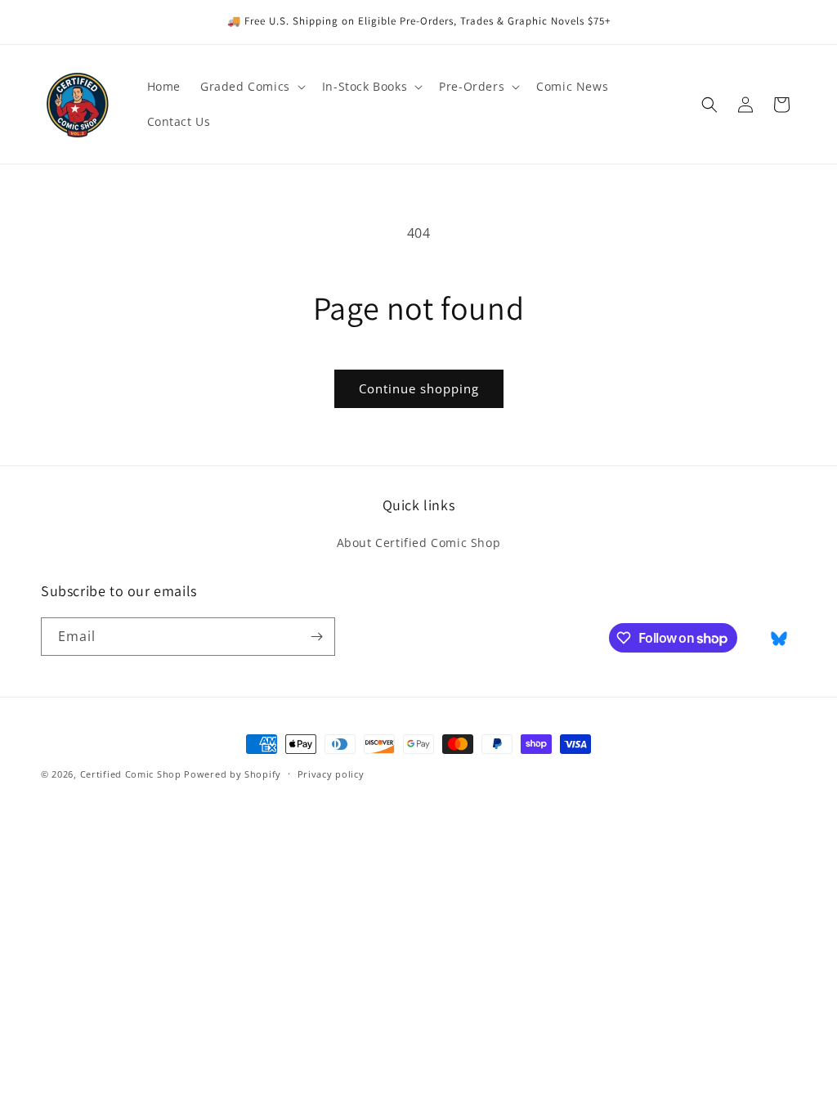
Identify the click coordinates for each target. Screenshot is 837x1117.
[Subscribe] (316, 636)
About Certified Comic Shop (419, 542)
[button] (251, 87)
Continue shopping (419, 388)
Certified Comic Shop (130, 774)
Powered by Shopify (232, 774)
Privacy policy (331, 774)
